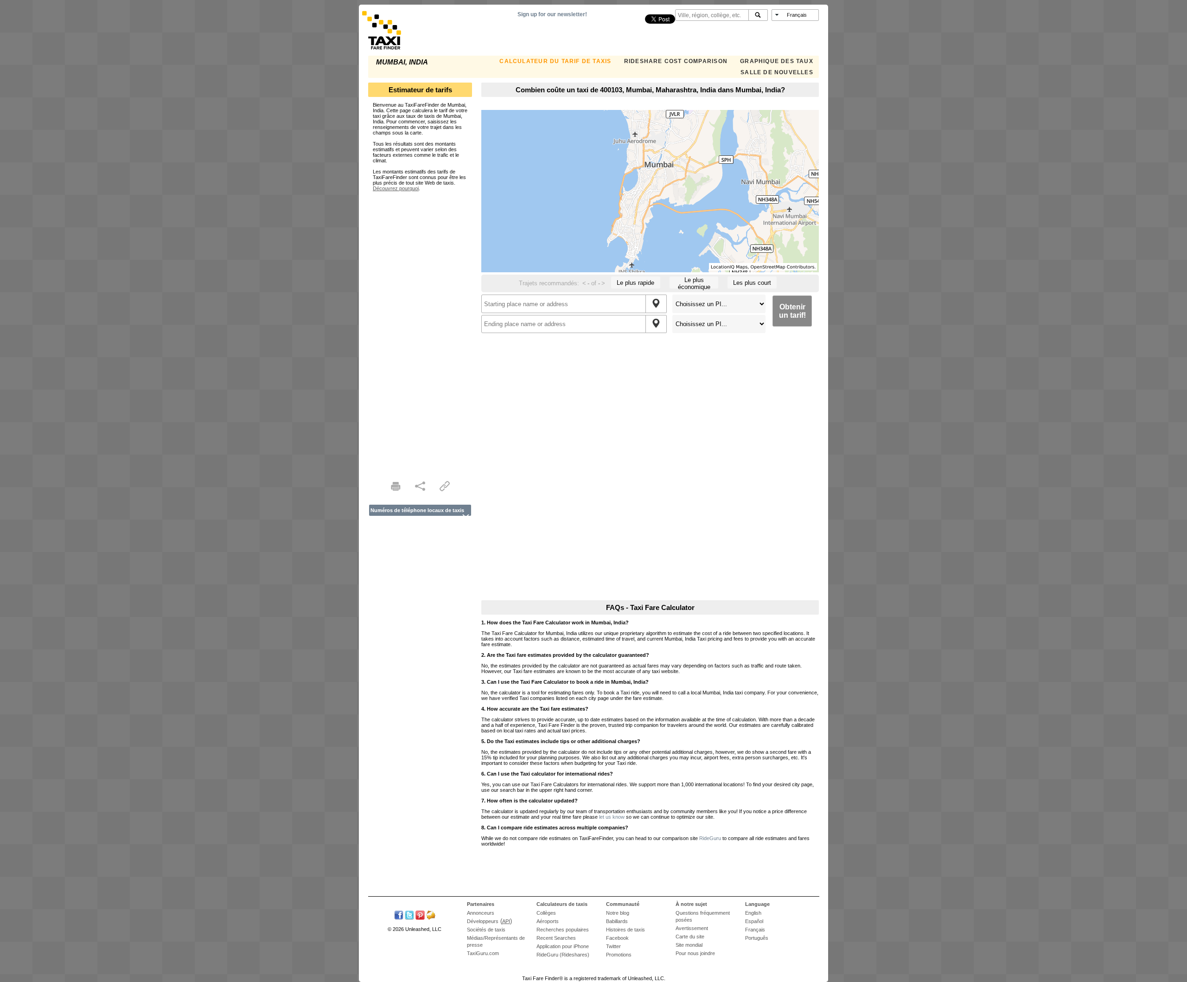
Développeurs (482, 921)
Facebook (617, 938)
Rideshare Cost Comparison (676, 61)
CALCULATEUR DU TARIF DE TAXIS (555, 61)
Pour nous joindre (695, 953)
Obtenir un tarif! (792, 311)
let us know (612, 817)
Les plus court (752, 282)
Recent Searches (556, 938)
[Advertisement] (420, 330)
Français (755, 929)
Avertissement (692, 928)
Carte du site (690, 936)
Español (754, 921)
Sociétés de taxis (486, 929)
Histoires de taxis (625, 929)
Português (756, 938)
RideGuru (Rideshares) (562, 954)
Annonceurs (480, 913)
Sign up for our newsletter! (552, 14)
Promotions (619, 954)
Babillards (617, 921)
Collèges (546, 913)
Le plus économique (694, 282)
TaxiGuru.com (483, 953)
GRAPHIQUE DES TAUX (776, 61)
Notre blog (617, 913)
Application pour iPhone (562, 946)
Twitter (613, 946)
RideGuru (710, 838)
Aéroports (547, 921)
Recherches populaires (562, 929)
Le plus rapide (635, 282)
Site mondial (689, 945)
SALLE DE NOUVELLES (776, 72)
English (753, 913)
